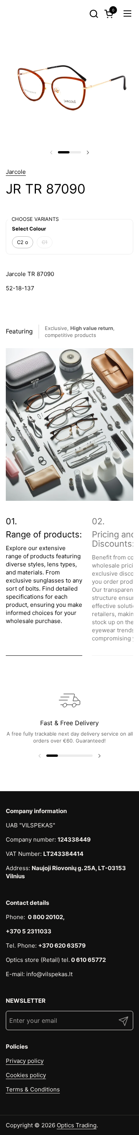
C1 (44, 242)
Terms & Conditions (33, 1089)
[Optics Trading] (19, 13)
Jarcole (16, 171)
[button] (93, 14)
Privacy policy (25, 1060)
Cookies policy (26, 1075)
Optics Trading (77, 1125)
